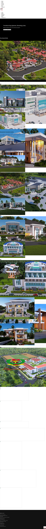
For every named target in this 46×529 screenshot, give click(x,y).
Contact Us (3, 17)
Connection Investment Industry (7, 153)
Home (2, 1)
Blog (2, 5)
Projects (2, 3)
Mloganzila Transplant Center (7, 132)
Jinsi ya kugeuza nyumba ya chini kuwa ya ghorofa (8, 321)
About (2, 2)
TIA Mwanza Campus (5, 217)
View (0, 40)
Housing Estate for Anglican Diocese (8, 196)
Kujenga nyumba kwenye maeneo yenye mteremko (8, 347)
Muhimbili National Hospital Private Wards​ (10, 260)
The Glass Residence (5, 175)
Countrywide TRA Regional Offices (8, 239)
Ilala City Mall (3, 110)
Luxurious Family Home (5, 282)
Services (2, 4)
